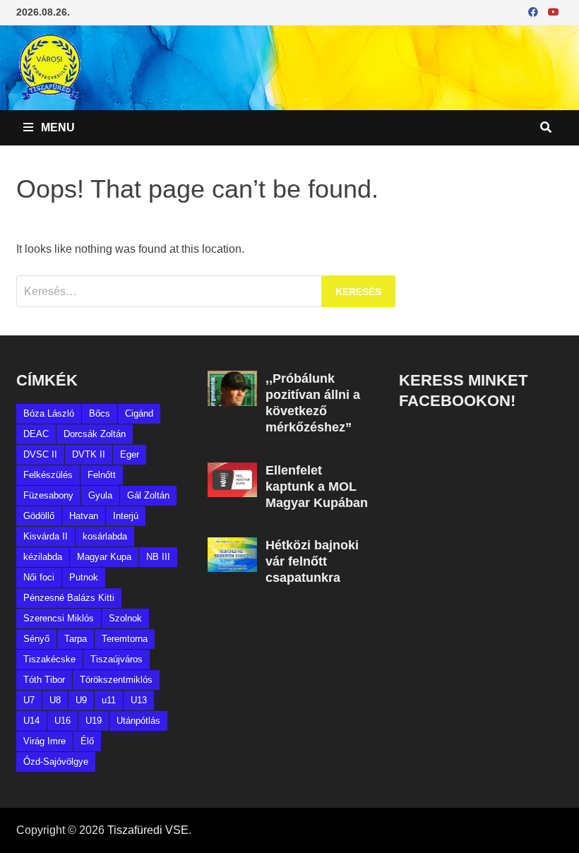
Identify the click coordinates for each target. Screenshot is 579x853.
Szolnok (125, 618)
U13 (139, 700)
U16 (62, 720)
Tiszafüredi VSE (148, 830)
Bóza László (48, 413)
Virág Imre (44, 741)
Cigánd (139, 413)
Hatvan (83, 516)
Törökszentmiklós (116, 679)
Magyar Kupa (104, 556)
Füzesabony (48, 495)
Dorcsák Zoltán (95, 434)
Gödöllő (38, 516)
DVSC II (40, 454)
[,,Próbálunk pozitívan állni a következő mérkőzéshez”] (232, 379)
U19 (93, 720)
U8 (55, 700)
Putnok (83, 577)
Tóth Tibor (44, 679)
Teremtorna (125, 638)
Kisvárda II (45, 536)
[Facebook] (534, 12)
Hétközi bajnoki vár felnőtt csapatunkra (312, 561)
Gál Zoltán (148, 495)
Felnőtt (102, 475)
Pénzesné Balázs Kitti (68, 597)
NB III (158, 556)
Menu (56, 127)
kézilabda (42, 556)
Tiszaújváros (116, 659)
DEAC (36, 434)
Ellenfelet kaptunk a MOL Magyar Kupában (316, 486)
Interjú (125, 516)
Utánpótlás (138, 720)
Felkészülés (48, 475)
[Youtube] (553, 12)
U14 (31, 720)
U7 (29, 700)
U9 (81, 700)
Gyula (100, 495)
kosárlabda (105, 536)
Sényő (36, 638)
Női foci (38, 577)
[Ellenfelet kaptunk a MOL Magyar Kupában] (232, 471)
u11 (109, 700)
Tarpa (75, 638)
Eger (129, 454)
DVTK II (88, 454)
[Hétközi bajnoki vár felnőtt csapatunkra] (232, 545)
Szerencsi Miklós (58, 618)
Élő (87, 741)
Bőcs (99, 413)
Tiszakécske (49, 659)
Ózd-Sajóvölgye (55, 761)
